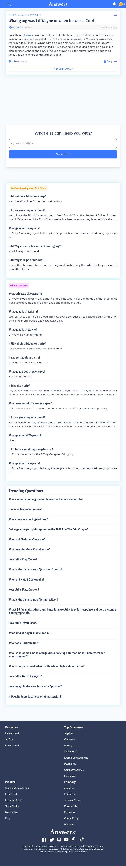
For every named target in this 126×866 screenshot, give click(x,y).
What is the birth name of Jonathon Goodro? (35, 569)
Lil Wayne (28, 35)
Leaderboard (12, 733)
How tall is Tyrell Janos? (23, 623)
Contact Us (70, 794)
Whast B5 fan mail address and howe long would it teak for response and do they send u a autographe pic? (62, 611)
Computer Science (74, 769)
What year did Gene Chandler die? (29, 549)
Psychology (70, 763)
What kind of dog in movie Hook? (29, 633)
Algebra (68, 733)
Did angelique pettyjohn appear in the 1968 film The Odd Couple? (48, 529)
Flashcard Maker (14, 800)
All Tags (9, 739)
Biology (68, 745)
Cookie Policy (71, 818)
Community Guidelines (17, 788)
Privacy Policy (71, 806)
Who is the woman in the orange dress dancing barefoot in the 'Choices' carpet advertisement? (57, 654)
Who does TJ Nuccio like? (24, 643)
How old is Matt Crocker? (24, 589)
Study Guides (12, 806)
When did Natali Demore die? (26, 579)
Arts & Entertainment (18, 15)
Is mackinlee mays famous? (25, 509)
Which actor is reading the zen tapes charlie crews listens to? (46, 499)
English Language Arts (76, 757)
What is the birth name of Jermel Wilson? (33, 599)
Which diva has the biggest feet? (28, 519)
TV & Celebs (35, 15)
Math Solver (11, 812)
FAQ (7, 818)
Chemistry (69, 739)
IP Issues (69, 824)
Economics (69, 776)
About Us (69, 788)
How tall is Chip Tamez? (23, 559)
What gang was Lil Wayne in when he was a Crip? (51, 20)
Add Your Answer (63, 68)
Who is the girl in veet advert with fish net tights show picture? (47, 666)
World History (71, 751)
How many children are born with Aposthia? (35, 686)
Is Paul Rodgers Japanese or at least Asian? (35, 696)
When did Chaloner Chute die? (27, 539)
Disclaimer (69, 812)
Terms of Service (73, 800)
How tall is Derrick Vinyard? (25, 676)
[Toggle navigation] (4, 4)
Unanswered (12, 745)
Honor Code (11, 794)
